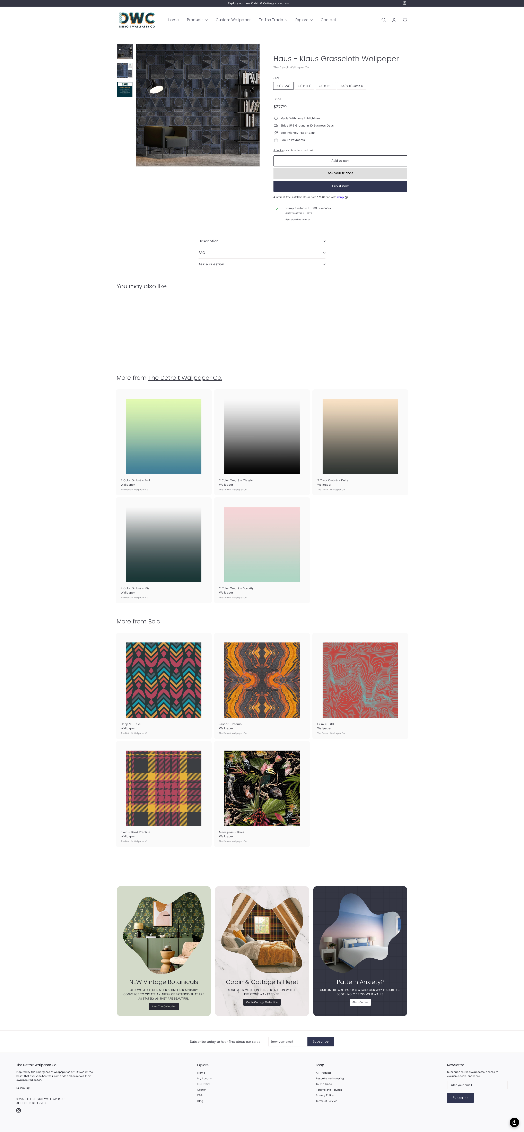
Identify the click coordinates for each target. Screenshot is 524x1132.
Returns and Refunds (329, 1089)
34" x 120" (283, 86)
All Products (324, 1072)
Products (195, 19)
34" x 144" (304, 86)
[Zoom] (198, 105)
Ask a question (211, 264)
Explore (302, 19)
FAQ (202, 252)
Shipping (278, 150)
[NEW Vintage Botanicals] (164, 933)
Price (277, 99)
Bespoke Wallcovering (330, 1078)
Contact (328, 19)
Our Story (203, 1084)
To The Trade (271, 19)
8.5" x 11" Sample (351, 86)
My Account (205, 1078)
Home (173, 19)
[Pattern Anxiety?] (360, 933)
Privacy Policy (325, 1095)
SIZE (276, 78)
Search (201, 1089)
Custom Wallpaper (233, 19)
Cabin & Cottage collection (269, 3)
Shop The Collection (163, 1006)
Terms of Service (326, 1101)
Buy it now (340, 186)
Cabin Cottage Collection (262, 1002)
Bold (154, 621)
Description (209, 241)
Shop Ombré (360, 1002)
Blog (200, 1101)
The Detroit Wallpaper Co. (291, 67)
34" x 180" (326, 86)
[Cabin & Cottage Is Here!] (262, 933)
